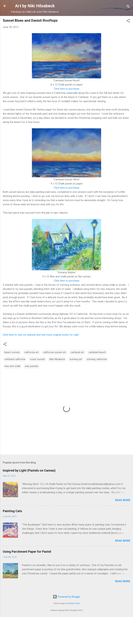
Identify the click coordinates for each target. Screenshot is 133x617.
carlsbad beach (97, 352)
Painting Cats (12, 511)
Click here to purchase (66, 88)
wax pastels (31, 366)
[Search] (128, 7)
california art (31, 352)
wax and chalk (12, 366)
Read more (122, 500)
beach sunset (12, 352)
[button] (128, 21)
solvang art (75, 359)
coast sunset (37, 359)
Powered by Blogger (68, 596)
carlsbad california (14, 359)
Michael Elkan (74, 603)
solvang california (97, 359)
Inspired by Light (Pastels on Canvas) (29, 470)
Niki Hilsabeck (57, 359)
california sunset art (54, 352)
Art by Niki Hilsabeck (35, 5)
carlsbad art (77, 352)
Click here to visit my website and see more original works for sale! (41, 334)
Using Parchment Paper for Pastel (27, 551)
